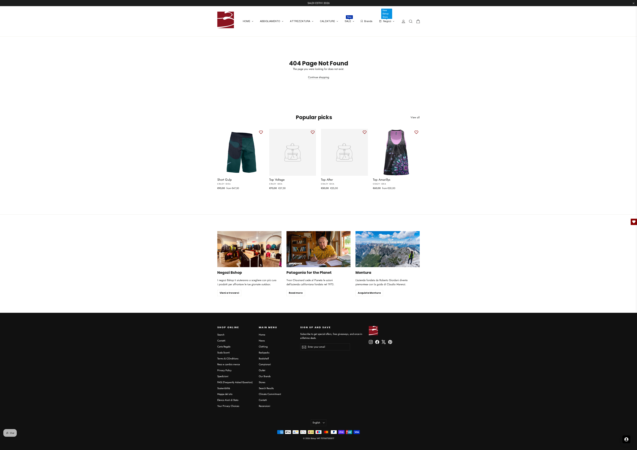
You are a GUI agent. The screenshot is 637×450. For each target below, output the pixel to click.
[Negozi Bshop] (249, 249)
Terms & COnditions (227, 358)
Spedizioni (222, 376)
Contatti (221, 340)
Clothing (263, 346)
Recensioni (264, 406)
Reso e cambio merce (228, 364)
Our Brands (265, 376)
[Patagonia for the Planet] (318, 249)
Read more (296, 293)
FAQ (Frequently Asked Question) (235, 382)
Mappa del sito (224, 394)
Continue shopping (318, 77)
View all (415, 117)
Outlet (262, 370)
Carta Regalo (223, 346)
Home (262, 335)
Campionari (265, 364)
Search (220, 335)
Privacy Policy (224, 370)
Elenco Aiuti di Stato (227, 400)
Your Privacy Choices (228, 406)
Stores (262, 382)
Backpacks (264, 352)
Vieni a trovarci (229, 293)
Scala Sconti (223, 352)
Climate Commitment (270, 394)
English (316, 422)
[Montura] (387, 249)
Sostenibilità (223, 388)
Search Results (266, 388)
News (262, 340)
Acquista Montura (369, 293)
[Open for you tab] (626, 439)
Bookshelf (264, 358)
